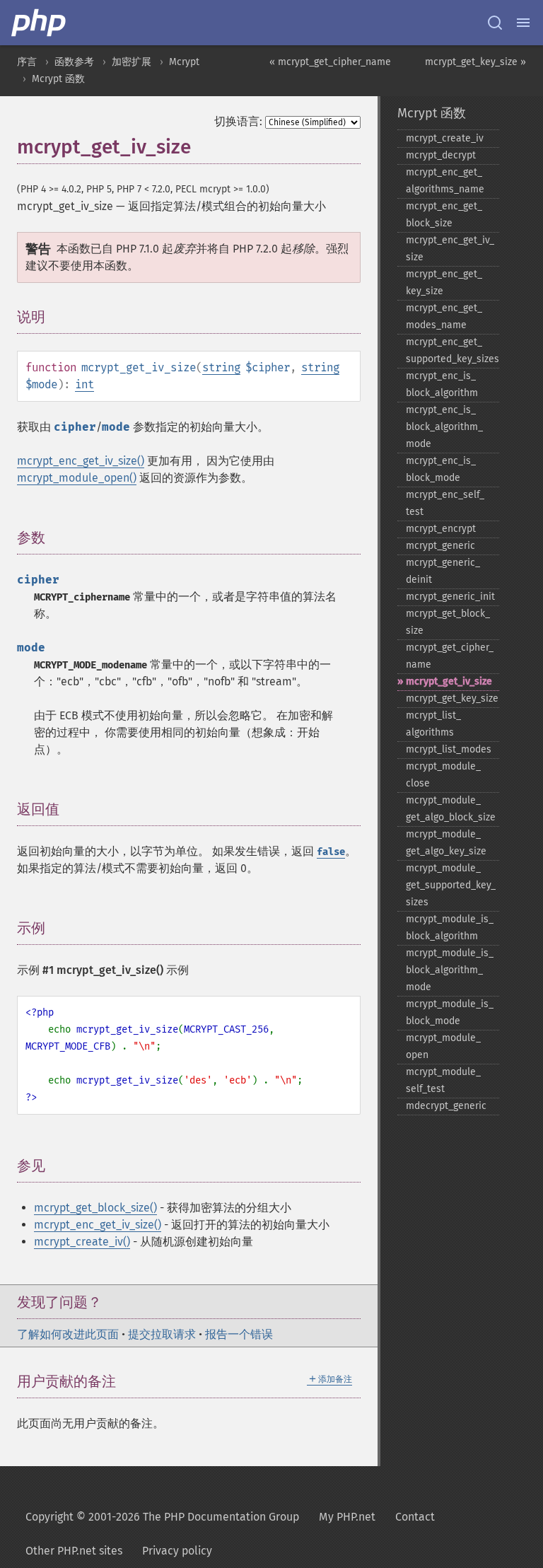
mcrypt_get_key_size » (475, 62)
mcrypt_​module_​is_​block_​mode (450, 1012)
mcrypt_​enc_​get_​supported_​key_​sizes (452, 350)
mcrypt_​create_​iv (445, 138)
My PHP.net (347, 1516)
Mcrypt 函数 (58, 79)
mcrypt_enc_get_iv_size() (80, 461)
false (331, 852)
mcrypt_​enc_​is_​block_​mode (441, 469)
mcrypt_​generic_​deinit (443, 571)
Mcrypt (184, 62)
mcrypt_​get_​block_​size (448, 622)
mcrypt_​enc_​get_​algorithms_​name (445, 180)
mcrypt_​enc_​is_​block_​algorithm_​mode (444, 427)
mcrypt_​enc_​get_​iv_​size (450, 248)
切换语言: (238, 121)
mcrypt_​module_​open (443, 1046)
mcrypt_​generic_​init (450, 597)
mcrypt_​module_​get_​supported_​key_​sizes (451, 885)
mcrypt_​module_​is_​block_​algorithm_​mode (450, 970)
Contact (415, 1516)
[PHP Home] (39, 22)
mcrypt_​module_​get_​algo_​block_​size (451, 808)
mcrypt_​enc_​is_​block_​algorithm (442, 384)
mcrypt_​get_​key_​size (452, 698)
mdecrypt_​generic (446, 1106)
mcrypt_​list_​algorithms (433, 723)
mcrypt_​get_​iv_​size (449, 681)
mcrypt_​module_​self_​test (443, 1080)
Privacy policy (177, 1550)
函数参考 (74, 62)
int (84, 384)
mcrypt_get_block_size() (95, 1207)
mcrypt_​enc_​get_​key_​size (444, 282)
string (221, 367)
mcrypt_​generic (440, 546)
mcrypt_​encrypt (441, 529)
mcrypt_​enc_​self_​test (445, 503)
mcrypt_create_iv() (82, 1241)
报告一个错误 (239, 1334)
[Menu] (523, 22)
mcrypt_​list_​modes (448, 749)
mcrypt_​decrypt (441, 155)
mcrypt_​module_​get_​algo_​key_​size (446, 842)
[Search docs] (495, 22)
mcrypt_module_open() (76, 477)
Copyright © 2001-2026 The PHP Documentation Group (162, 1516)
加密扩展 (131, 62)
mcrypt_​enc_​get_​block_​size (444, 214)
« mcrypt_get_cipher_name (330, 62)
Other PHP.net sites (73, 1550)
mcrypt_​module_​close (443, 774)
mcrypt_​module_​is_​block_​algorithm (450, 927)
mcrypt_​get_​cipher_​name (450, 655)
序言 (27, 62)
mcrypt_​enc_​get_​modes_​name (444, 316)
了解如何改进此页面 (68, 1334)
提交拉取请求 (162, 1334)
